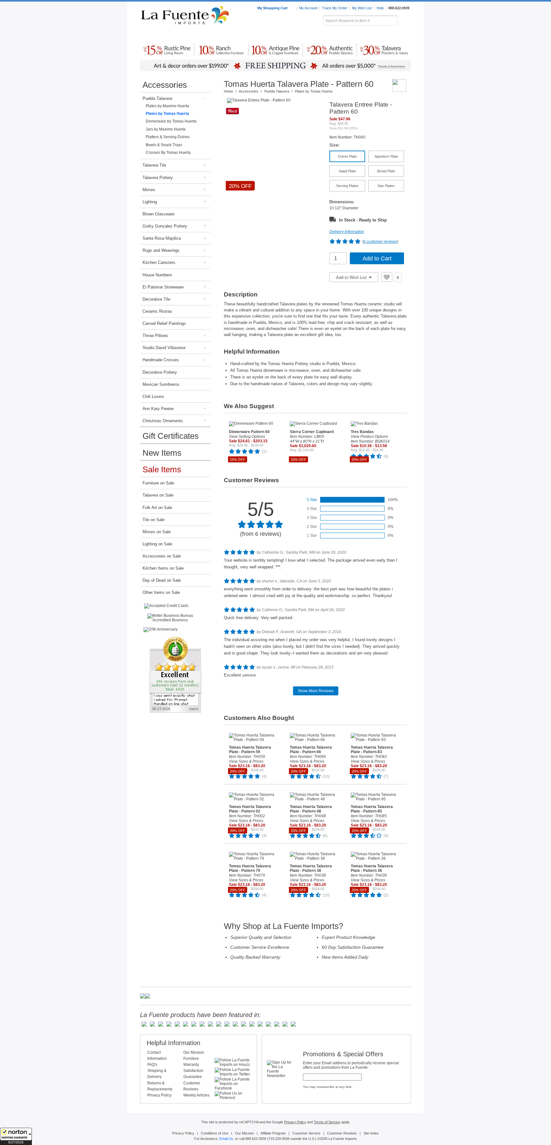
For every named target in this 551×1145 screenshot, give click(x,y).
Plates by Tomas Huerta (167, 113)
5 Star (312, 500)
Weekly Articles (196, 1095)
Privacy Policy (159, 1095)
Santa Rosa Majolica (162, 238)
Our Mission (193, 1052)
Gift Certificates (171, 436)
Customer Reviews (342, 1133)
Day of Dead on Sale (162, 580)
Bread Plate (386, 171)
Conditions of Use (214, 1133)
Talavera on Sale (158, 495)
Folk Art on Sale (157, 507)
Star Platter (386, 186)
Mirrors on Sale (157, 531)
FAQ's (152, 1064)
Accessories (165, 85)
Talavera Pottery (323, 35)
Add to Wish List (352, 277)
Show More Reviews (316, 691)
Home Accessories (261, 35)
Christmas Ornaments (163, 420)
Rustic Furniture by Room (217, 35)
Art (290, 35)
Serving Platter (347, 186)
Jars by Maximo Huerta (166, 129)
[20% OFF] (275, 100)
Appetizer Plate (386, 156)
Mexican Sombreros (161, 384)
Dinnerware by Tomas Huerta (171, 121)
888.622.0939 (398, 8)
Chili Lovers (153, 396)
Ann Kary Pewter (158, 408)
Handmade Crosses (161, 359)
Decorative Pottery (160, 372)
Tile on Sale (154, 519)
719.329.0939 (279, 1139)
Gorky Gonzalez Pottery (165, 226)
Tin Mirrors (345, 35)
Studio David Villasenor (164, 347)
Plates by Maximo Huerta (167, 106)
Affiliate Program (273, 1133)
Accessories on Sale (162, 556)
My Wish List (362, 8)
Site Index (371, 1133)
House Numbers (157, 275)
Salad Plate (347, 171)
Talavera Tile (154, 165)
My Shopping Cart (273, 8)
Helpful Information (173, 1042)
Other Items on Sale (161, 592)
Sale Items (395, 35)
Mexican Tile (304, 35)
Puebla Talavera (157, 98)
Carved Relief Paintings (164, 323)
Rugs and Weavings (161, 250)
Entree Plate (347, 156)
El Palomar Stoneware (163, 287)
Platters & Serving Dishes (168, 137)
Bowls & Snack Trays (164, 145)
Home (228, 91)
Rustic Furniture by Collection (167, 35)
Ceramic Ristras (157, 311)
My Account (308, 8)
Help (380, 8)
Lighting (368, 35)
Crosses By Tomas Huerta (168, 152)
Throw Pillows (155, 335)
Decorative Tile (156, 299)
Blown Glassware (158, 214)
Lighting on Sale (157, 544)
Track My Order (334, 8)
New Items (162, 453)
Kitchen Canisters (159, 262)
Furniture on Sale (158, 483)
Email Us (226, 1139)
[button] (16, 1136)
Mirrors (149, 189)
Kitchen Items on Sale (163, 568)
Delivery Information (346, 231)
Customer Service (306, 1133)
